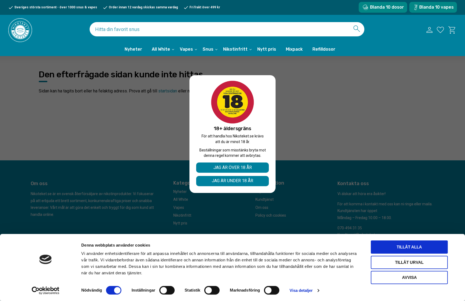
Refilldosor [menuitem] (323, 49)
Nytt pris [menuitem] (266, 49)
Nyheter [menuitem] (133, 49)
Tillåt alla (409, 247)
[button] (440, 30)
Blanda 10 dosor (387, 7)
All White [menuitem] (161, 49)
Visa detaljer (301, 290)
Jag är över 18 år (232, 167)
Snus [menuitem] (208, 49)
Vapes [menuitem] (186, 49)
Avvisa (409, 277)
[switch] (167, 290)
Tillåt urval (409, 262)
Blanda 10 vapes (436, 7)
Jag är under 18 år (232, 180)
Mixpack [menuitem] (294, 49)
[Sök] (356, 28)
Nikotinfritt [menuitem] (235, 49)
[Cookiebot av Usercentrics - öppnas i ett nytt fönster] (45, 290)
